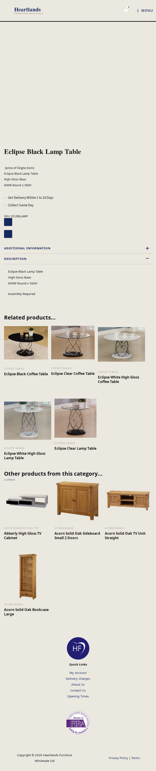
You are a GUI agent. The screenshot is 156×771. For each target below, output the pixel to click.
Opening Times (78, 696)
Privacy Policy (118, 758)
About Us (77, 684)
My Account (78, 673)
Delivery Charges (78, 678)
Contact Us (78, 690)
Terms (135, 758)
